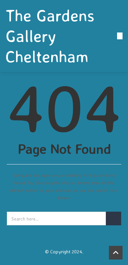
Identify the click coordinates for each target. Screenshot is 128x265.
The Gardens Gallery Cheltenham (50, 36)
